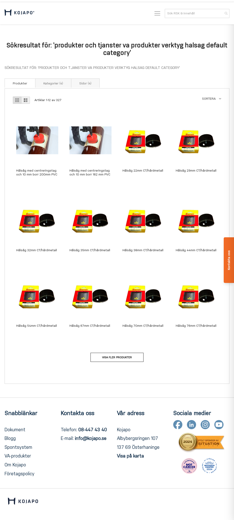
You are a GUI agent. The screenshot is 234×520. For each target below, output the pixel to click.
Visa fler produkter (117, 357)
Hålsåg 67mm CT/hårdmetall (89, 326)
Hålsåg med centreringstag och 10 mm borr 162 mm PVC (89, 172)
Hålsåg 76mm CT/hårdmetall (196, 326)
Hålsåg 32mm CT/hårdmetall (36, 250)
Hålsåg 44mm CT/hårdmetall (196, 250)
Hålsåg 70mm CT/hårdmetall (142, 326)
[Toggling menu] (157, 13)
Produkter (20, 83)
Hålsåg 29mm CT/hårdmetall (196, 170)
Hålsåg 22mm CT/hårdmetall (142, 170)
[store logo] (19, 13)
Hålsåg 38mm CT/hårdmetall (142, 250)
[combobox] (197, 13)
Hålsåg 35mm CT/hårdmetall (89, 250)
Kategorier (53, 83)
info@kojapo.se (90, 438)
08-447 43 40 (92, 429)
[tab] (20, 83)
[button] (211, 98)
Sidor (85, 83)
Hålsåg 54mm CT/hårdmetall (36, 326)
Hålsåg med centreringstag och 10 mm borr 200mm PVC (36, 172)
